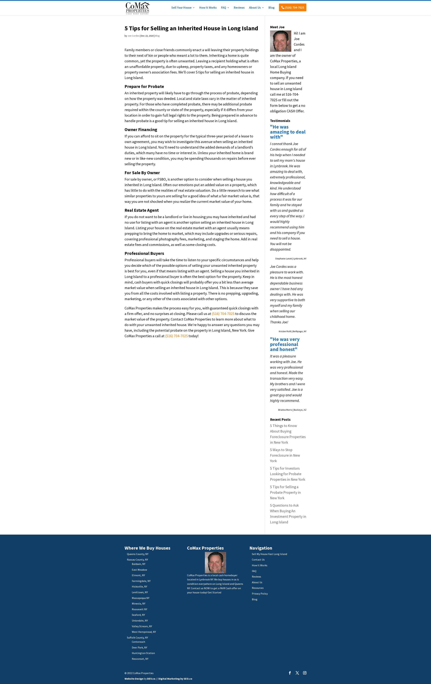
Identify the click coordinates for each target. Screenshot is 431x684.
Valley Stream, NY (142, 626)
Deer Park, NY (139, 647)
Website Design (134, 678)
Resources (258, 588)
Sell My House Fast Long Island (269, 554)
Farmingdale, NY (141, 581)
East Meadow (139, 569)
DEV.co (151, 678)
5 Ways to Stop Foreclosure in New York (285, 455)
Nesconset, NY (140, 658)
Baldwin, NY (138, 564)
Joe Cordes (133, 35)
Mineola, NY (138, 603)
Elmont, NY (138, 575)
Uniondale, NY (140, 620)
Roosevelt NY (139, 609)
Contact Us (258, 559)
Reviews (239, 7)
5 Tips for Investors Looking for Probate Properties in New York (287, 474)
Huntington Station (143, 653)
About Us (255, 7)
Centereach (138, 641)
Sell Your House (181, 7)
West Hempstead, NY (144, 631)
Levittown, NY (140, 592)
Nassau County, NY (137, 559)
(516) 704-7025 (294, 7)
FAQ (223, 7)
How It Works (208, 7)
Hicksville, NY (139, 586)
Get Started (214, 592)
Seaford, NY (138, 614)
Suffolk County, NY (137, 637)
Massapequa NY (140, 598)
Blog (272, 7)
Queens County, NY (137, 554)
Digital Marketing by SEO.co (175, 678)
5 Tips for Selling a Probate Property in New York (285, 492)
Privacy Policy (260, 593)
